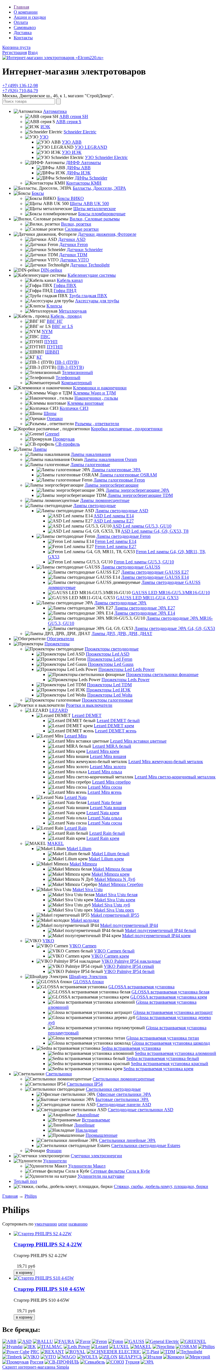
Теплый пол (25, 1181)
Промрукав (64, 439)
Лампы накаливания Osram (110, 459)
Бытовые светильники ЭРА (122, 1099)
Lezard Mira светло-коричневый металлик (175, 776)
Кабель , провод (66, 316)
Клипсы (54, 305)
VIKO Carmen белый (114, 951)
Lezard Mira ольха (105, 771)
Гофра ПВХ (65, 285)
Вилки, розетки (76, 224)
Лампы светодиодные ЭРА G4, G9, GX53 (174, 628)
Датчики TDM (73, 254)
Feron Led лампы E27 (115, 546)
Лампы (40, 449)
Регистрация (14, 52)
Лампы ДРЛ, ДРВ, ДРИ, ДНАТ (122, 633)
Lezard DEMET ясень (115, 730)
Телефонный (68, 377)
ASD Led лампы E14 (114, 515)
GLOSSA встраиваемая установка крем (168, 997)
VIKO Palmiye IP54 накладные (131, 961)
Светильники (59, 1073)
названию (78, 1224)
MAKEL (55, 843)
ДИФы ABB (78, 167)
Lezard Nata (75, 797)
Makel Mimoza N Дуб (114, 879)
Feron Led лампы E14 (115, 541)
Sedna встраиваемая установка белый (162, 1058)
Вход (33, 52)
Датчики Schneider (85, 249)
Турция (132, 1361)
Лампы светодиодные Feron (123, 536)
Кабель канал (70, 280)
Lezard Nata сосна (105, 823)
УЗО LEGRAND (91, 147)
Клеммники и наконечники (100, 387)
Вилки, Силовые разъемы (95, 218)
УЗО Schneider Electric (106, 157)
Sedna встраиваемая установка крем (158, 1068)
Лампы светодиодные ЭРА (120, 602)
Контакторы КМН (84, 183)
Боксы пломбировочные (101, 213)
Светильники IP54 (85, 1084)
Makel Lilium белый (110, 853)
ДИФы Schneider (91, 177)
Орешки (55, 418)
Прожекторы (57, 643)
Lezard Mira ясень (104, 792)
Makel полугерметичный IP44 (129, 925)
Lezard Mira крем (102, 751)
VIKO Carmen (82, 945)
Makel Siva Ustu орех (114, 910)
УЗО (44, 137)
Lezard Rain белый (107, 833)
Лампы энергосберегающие (112, 485)
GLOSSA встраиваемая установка (141, 986)
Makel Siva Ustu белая (116, 894)
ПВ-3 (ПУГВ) (70, 367)
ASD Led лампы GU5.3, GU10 (141, 526)
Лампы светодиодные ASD (121, 510)
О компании (26, 12)
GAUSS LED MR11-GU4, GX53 (147, 597)
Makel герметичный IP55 (115, 915)
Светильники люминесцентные (124, 1078)
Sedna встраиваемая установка (131, 1048)
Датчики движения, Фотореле (107, 234)
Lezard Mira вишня (108, 756)
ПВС (45, 336)
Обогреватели (60, 638)
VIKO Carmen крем (110, 956)
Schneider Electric (80, 131)
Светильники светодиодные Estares (145, 1145)
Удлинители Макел (87, 1166)
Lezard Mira (75, 735)
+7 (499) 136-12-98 (20, 85)
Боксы (38, 193)
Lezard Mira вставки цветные (138, 741)
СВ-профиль (67, 444)
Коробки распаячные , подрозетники (127, 428)
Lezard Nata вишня (108, 807)
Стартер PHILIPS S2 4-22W (48, 1244)
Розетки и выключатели (89, 705)
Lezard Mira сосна (105, 787)
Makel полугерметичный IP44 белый (160, 930)
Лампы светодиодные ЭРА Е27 (144, 608)
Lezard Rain (75, 828)
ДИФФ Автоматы (83, 162)
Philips (31, 1196)
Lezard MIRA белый (111, 746)
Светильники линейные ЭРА (127, 1140)
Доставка (23, 32)
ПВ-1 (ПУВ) (67, 362)
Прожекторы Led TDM (109, 684)
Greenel (52, 433)
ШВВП (52, 352)
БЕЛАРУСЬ (130, 1356)
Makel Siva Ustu (87, 889)
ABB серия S (68, 121)
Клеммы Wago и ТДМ (94, 392)
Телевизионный (77, 372)
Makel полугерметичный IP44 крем (156, 935)
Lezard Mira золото (108, 766)
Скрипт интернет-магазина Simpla (35, 1367)
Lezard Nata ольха (105, 817)
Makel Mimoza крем (110, 874)
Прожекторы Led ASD (107, 654)
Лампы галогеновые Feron (119, 480)
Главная (21, 7)
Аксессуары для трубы (97, 300)
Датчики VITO (74, 259)
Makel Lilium (79, 848)
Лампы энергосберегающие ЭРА (137, 490)
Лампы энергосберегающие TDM (140, 495)
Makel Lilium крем (106, 858)
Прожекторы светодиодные (112, 648)
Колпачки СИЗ (74, 408)
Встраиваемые (96, 1119)
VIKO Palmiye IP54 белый (129, 971)
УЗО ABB (72, 142)
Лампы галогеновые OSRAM (128, 474)
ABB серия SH (73, 116)
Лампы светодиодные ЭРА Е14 (144, 613)
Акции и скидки (30, 17)
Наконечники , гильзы (96, 398)
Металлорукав (73, 311)
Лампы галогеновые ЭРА (116, 469)
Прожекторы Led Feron (109, 659)
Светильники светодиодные (113, 1089)
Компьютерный (76, 382)
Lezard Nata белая (104, 802)
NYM (47, 331)
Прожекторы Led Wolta (109, 695)
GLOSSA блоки (88, 981)
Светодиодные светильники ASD (140, 1109)
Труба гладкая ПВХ (88, 295)
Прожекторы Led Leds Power (126, 669)
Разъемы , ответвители (97, 423)
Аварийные (87, 1114)
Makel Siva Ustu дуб (111, 904)
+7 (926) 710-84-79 (20, 90)
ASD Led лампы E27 (114, 520)
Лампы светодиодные (94, 505)
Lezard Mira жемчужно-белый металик (165, 761)
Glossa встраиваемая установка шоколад (171, 1043)
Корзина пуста (16, 47)
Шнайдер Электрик (88, 976)
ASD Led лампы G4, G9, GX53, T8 (154, 531)
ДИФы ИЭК (78, 172)
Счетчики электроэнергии (96, 1155)
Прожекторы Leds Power (125, 679)
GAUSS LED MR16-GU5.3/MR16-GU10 (171, 592)
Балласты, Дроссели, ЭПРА (99, 188)
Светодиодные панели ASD (124, 1104)
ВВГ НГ (55, 321)
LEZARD (58, 710)
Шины (50, 413)
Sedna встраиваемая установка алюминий (175, 1053)
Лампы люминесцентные (104, 500)
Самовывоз (25, 27)
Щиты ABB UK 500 (89, 203)
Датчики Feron (73, 244)
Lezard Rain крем (102, 838)
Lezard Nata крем (102, 812)
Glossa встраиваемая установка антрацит (173, 1012)
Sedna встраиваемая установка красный (169, 1063)
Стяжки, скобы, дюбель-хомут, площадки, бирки (161, 1186)
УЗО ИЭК (72, 152)
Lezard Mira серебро (111, 782)
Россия (36, 1361)
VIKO (48, 940)
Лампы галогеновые (90, 464)
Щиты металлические (94, 208)
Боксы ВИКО (70, 198)
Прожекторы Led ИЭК (108, 689)
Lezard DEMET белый (118, 720)
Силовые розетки (82, 229)
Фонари (54, 1150)
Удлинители (55, 1160)
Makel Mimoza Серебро (120, 884)
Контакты (23, 37)
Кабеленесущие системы (92, 275)
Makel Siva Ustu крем (114, 899)
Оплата (21, 22)
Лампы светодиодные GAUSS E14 (155, 577)
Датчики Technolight (90, 265)
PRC (35, 1351)
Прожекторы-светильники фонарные (162, 674)
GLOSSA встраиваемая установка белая (170, 991)
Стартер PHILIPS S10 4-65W (49, 1289)
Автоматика (55, 111)
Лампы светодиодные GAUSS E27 (155, 572)
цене (62, 1224)
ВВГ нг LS (62, 326)
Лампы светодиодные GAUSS (130, 567)
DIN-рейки (51, 270)
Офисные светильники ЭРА (124, 1094)
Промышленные (101, 1135)
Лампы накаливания (91, 454)
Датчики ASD (72, 239)
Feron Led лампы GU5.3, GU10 (144, 561)
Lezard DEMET (87, 715)
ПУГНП (55, 346)
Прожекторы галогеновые (107, 700)
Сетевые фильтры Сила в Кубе (120, 1171)
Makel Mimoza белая (112, 869)
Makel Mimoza (83, 863)
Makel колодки (85, 920)
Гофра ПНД (65, 290)
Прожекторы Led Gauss (110, 664)
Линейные (84, 1125)
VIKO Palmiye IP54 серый (129, 966)
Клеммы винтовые (85, 403)
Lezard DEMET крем (114, 725)
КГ (39, 357)
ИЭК (45, 126)
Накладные (87, 1130)
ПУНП (51, 341)
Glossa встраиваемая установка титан (162, 1038)
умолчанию (46, 1224)
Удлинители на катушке (101, 1176)
